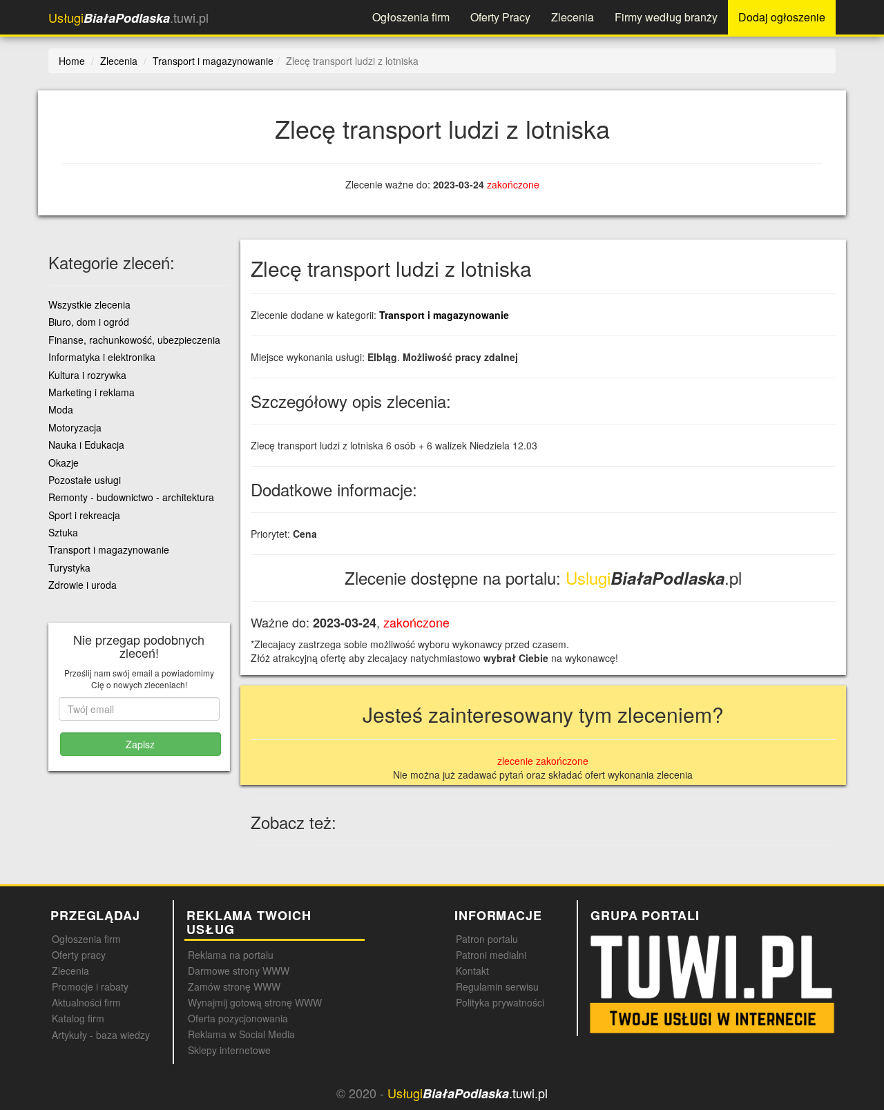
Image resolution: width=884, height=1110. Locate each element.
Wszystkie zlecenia (89, 304)
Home (72, 61)
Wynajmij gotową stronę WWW (255, 1002)
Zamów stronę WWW (234, 986)
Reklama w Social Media (241, 1034)
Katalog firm (78, 1018)
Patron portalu (487, 939)
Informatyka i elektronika (101, 357)
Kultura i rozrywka (87, 375)
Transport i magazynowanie (444, 315)
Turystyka (69, 567)
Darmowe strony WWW (238, 970)
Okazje (63, 462)
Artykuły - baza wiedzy (101, 1035)
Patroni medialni (491, 955)
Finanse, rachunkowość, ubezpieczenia (134, 340)
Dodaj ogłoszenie (781, 17)
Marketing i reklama (91, 392)
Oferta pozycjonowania (238, 1018)
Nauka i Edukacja (86, 444)
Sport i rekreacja (84, 515)
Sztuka (63, 532)
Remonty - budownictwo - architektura (131, 497)
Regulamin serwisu (497, 986)
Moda (60, 409)
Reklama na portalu (230, 955)
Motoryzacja (75, 427)
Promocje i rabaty (90, 986)
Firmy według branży (666, 17)
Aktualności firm (86, 1002)
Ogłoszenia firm (411, 17)
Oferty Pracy (500, 17)
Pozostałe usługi (84, 480)
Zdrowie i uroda (82, 585)
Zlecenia (572, 17)
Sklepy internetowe (229, 1050)
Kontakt (472, 970)
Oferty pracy (79, 955)
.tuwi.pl (128, 17)
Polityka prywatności (500, 1002)
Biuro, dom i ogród (88, 322)
